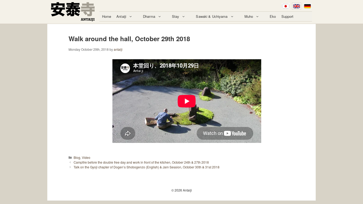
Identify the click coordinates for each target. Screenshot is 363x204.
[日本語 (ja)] (285, 6)
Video (86, 157)
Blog (77, 157)
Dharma (149, 16)
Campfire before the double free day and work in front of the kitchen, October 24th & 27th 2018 (141, 162)
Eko (273, 16)
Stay (175, 16)
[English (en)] (296, 6)
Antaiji (121, 16)
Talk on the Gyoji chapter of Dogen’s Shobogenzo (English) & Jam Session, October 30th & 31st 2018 (147, 167)
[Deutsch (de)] (307, 6)
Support (287, 16)
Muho (248, 16)
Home (106, 16)
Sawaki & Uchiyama (211, 16)
